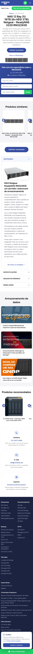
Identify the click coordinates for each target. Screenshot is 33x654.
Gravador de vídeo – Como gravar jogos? (13, 598)
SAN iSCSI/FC (5, 516)
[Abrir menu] (30, 3)
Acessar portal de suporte (16, 485)
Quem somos (5, 627)
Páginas (3, 588)
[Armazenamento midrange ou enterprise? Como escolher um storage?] (16, 340)
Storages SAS (5, 571)
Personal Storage (23, 510)
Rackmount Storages (24, 513)
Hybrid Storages (23, 518)
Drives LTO (4, 539)
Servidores (4, 505)
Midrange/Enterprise (7, 518)
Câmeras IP (21, 538)
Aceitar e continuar (16, 645)
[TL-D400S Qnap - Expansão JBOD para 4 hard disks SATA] (14, 406)
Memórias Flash (6, 513)
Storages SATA (5, 568)
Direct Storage (5, 565)
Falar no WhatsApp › (16, 55)
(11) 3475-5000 (16, 440)
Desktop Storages (23, 516)
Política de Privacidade (13, 641)
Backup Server (5, 532)
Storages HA (5, 508)
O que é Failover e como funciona (11, 613)
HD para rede (22, 508)
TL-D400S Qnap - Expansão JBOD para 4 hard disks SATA (14, 419)
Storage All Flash (6, 573)
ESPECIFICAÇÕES (10, 272)
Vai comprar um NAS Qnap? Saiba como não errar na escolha (15, 379)
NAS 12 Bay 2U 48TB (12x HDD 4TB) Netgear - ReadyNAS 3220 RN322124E (13, 135)
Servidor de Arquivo (7, 529)
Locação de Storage (7, 560)
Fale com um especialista (21, 8)
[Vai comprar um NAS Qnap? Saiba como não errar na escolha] (16, 367)
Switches (4, 510)
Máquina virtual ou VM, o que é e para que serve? (16, 610)
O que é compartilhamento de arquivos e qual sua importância (14, 326)
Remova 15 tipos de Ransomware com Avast (14, 595)
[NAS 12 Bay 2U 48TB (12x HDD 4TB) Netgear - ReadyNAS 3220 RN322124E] (13, 121)
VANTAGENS (8, 159)
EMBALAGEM (8, 285)
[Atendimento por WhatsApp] (25, 3)
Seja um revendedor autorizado (11, 630)
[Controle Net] (5, 3)
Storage (20, 505)
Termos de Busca (6, 585)
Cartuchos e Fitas (6, 551)
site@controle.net (16, 463)
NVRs (19, 535)
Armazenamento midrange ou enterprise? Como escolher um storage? (14, 353)
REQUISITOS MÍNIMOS (11, 279)
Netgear (11, 13)
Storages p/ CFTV (23, 532)
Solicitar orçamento (16, 50)
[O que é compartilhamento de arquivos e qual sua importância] (16, 314)
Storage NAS (5, 563)
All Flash (20, 521)
